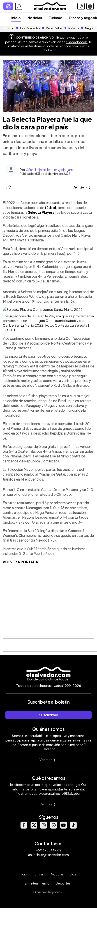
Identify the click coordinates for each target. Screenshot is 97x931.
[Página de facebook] (23, 827)
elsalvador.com (77, 42)
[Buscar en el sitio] (18, 6)
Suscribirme (48, 714)
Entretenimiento (37, 883)
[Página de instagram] (43, 827)
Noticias (35, 17)
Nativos (73, 28)
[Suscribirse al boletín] (8, 6)
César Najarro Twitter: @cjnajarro (50, 170)
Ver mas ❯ (47, 759)
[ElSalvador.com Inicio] (50, 6)
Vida (72, 874)
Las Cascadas (30, 28)
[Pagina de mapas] (81, 6)
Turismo (55, 17)
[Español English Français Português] (90, 6)
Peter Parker (54, 28)
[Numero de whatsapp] (53, 827)
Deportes (63, 883)
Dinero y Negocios (47, 892)
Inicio (16, 17)
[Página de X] (33, 827)
